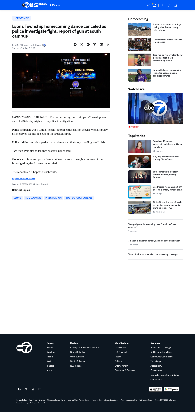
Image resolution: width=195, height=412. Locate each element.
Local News (120, 347)
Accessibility (156, 366)
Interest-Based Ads (111, 400)
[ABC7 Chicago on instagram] (33, 389)
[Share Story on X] (81, 44)
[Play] (155, 108)
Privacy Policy (21, 400)
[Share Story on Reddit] (88, 44)
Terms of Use (96, 400)
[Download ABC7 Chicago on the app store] (156, 389)
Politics (118, 361)
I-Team (118, 357)
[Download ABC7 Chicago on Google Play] (171, 389)
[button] (18, 5)
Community (156, 379)
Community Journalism (161, 357)
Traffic (50, 357)
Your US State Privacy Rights (78, 400)
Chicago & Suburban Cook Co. (84, 347)
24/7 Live (55, 4)
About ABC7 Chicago (160, 347)
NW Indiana (76, 366)
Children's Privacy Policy (56, 400)
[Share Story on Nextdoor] (94, 44)
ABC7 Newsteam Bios (160, 352)
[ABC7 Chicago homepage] (34, 5)
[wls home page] (24, 347)
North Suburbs (77, 352)
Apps (49, 370)
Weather (51, 352)
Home (50, 347)
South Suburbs (77, 361)
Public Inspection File (129, 400)
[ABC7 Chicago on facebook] (19, 389)
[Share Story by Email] (101, 44)
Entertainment (121, 366)
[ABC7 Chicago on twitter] (26, 389)
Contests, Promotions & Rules (164, 375)
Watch (50, 361)
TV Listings (155, 361)
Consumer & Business (125, 370)
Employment (156, 370)
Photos (50, 366)
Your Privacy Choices (37, 400)
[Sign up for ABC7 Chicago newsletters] (40, 389)
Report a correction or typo (23, 178)
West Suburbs (77, 357)
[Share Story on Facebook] (75, 44)
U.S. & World (121, 352)
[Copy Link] (107, 44)
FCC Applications (145, 400)
